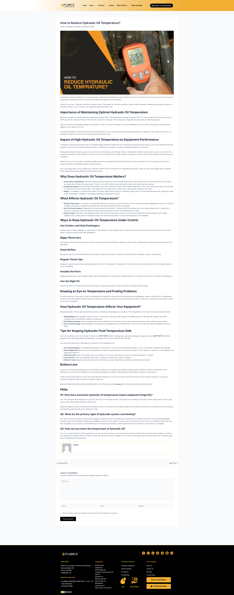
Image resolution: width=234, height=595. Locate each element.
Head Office (65, 562)
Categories (99, 562)
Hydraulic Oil (118, 384)
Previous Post (61, 463)
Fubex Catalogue (136, 5)
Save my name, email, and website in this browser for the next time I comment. (90, 513)
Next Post (173, 463)
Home (85, 5)
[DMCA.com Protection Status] (66, 592)
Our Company (151, 562)
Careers (111, 5)
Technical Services (127, 562)
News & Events (122, 5)
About (91, 5)
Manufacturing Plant (68, 577)
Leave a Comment (66, 27)
